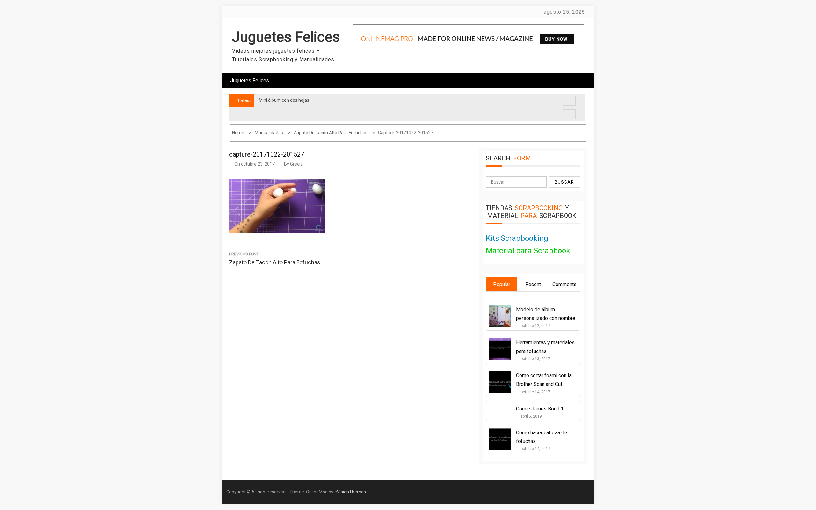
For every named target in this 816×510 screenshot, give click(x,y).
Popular (501, 284)
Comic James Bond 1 (540, 409)
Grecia (296, 163)
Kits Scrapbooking (517, 238)
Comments (564, 284)
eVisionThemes (350, 491)
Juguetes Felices (286, 36)
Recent (533, 284)
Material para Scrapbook (528, 250)
